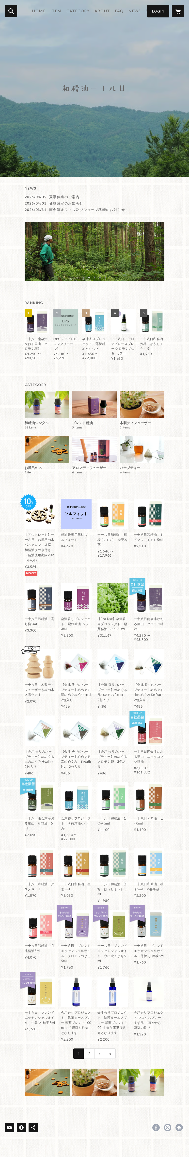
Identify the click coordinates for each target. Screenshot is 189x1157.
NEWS (134, 10)
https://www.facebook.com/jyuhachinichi (156, 1127)
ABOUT (102, 10)
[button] (158, 11)
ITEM (56, 10)
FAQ (119, 10)
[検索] (11, 11)
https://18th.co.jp (179, 1127)
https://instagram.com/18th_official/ (167, 1127)
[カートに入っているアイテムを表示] (178, 11)
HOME (39, 10)
